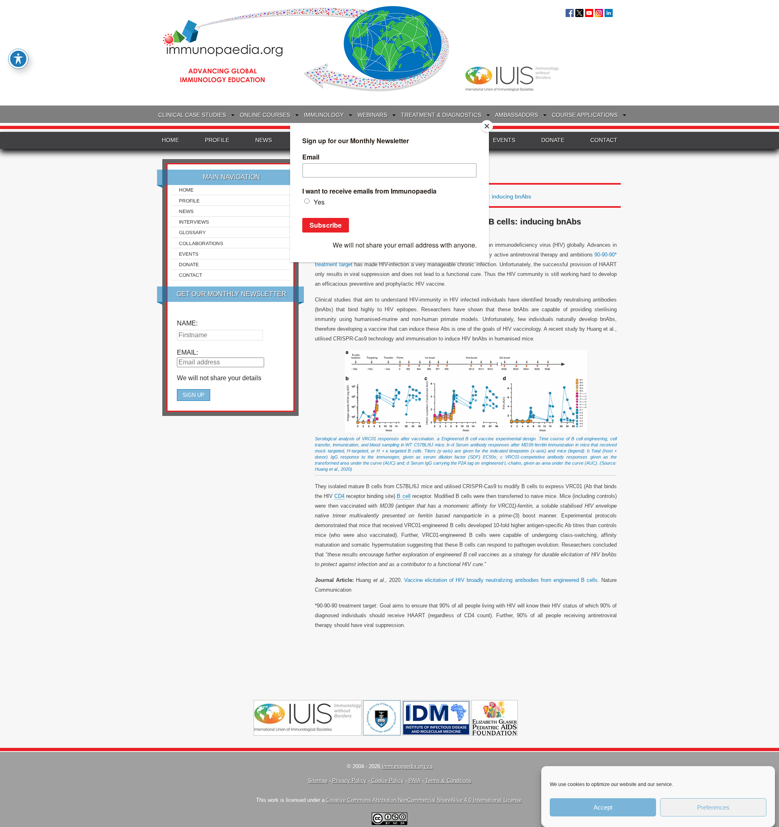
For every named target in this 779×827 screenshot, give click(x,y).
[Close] (487, 126)
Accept (603, 807)
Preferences (713, 807)
